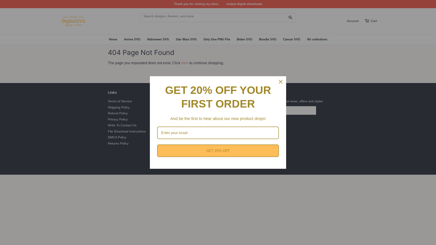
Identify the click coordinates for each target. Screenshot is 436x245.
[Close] (280, 81)
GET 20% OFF (218, 151)
